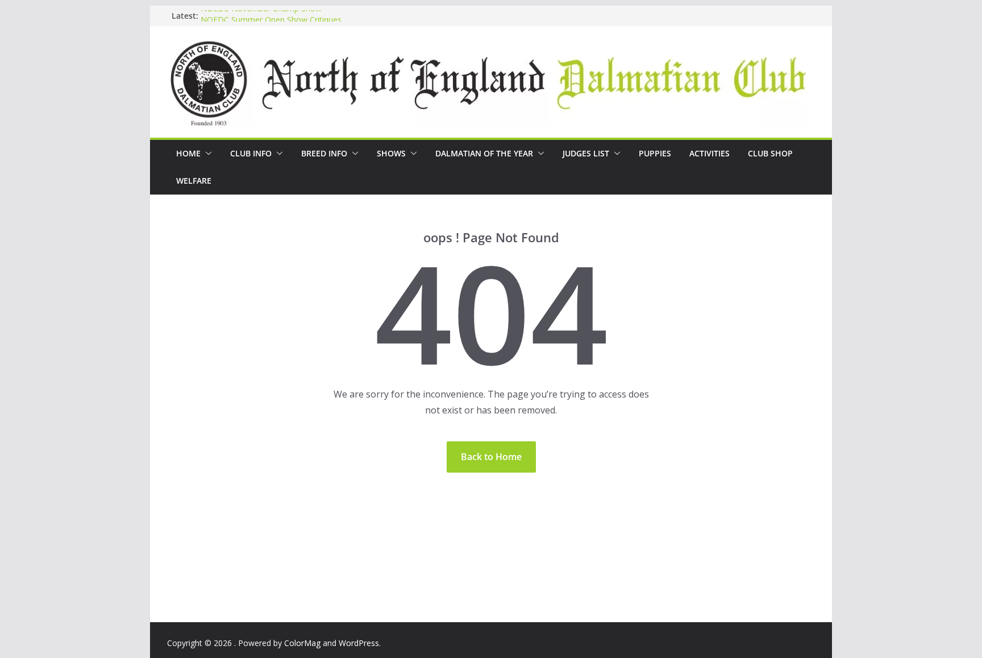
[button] (206, 154)
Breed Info (324, 153)
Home (188, 153)
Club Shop (770, 153)
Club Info (251, 153)
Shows (391, 153)
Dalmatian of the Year (484, 153)
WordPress (359, 643)
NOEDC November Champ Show (261, 14)
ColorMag (302, 643)
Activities (709, 153)
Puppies (655, 153)
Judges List (586, 153)
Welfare (193, 180)
